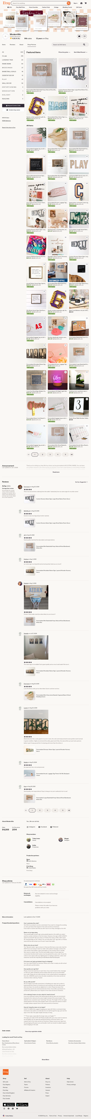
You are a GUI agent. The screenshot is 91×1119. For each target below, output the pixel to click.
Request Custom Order (14, 105)
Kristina (26, 559)
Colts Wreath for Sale (8, 1051)
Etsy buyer (27, 486)
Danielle (26, 633)
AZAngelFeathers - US (8, 1049)
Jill (24, 535)
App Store (9, 1104)
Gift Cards (79, 7)
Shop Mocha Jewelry (52, 1043)
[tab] (13, 52)
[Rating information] (11, 38)
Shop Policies (31, 44)
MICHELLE (27, 511)
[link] (28, 454)
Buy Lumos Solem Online (9, 1047)
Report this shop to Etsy (8, 127)
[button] (79, 36)
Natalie (26, 762)
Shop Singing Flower (30, 1043)
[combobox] (38, 3)
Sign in (75, 3)
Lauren (26, 708)
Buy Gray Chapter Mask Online (76, 1043)
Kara (25, 786)
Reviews (12, 44)
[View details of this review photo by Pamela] (36, 597)
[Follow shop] (84, 36)
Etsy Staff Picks (20, 7)
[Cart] (86, 3)
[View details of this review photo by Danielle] (36, 647)
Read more (56, 472)
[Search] (68, 3)
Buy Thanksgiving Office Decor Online (10, 1043)
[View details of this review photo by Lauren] (36, 722)
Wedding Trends (67, 7)
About (21, 44)
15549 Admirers (6, 120)
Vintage (56, 7)
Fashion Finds (46, 7)
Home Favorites (33, 7)
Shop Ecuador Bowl (7, 1056)
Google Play (22, 1104)
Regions (86, 1115)
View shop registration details (33, 1031)
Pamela (26, 583)
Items (4, 44)
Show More (45, 1059)
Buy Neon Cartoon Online (9, 1053)
